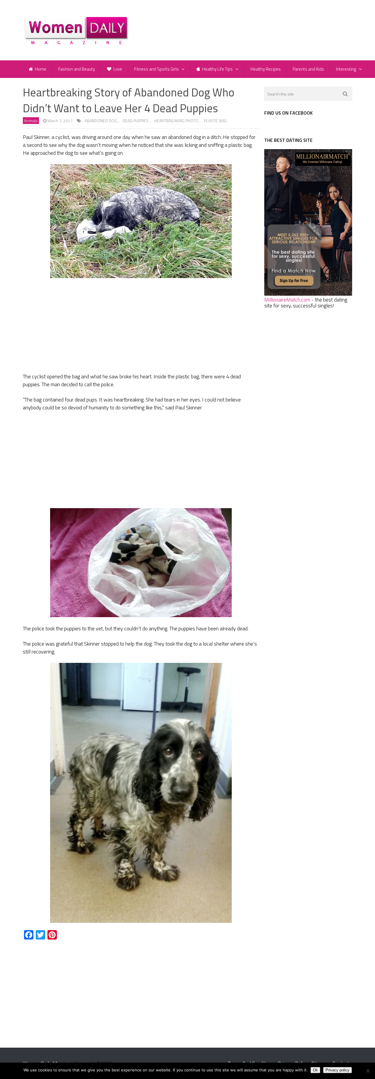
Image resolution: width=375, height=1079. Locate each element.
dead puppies (135, 121)
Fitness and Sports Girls (156, 69)
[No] (368, 1071)
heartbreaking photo (176, 121)
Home (40, 69)
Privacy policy (337, 1070)
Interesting (346, 69)
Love (117, 69)
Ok (315, 1070)
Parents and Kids (308, 69)
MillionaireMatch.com (287, 300)
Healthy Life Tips (217, 69)
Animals (31, 121)
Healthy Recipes (265, 69)
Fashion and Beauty (76, 69)
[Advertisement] (141, 326)
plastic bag (215, 121)
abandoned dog (101, 121)
